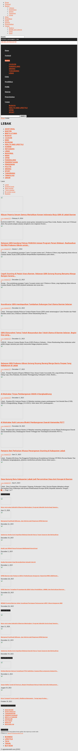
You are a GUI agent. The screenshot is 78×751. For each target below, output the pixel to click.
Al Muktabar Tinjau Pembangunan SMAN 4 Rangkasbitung (26, 394)
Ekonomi (9, 142)
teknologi (9, 175)
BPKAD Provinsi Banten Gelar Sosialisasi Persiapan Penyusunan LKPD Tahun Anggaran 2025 (31, 603)
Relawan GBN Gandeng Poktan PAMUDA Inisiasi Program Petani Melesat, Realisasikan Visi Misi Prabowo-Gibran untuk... (38, 244)
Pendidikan (8, 19)
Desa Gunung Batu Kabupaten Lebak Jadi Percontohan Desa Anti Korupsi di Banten (36, 479)
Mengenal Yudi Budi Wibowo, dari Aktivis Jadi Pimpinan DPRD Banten (24, 521)
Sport (10, 33)
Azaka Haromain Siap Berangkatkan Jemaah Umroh (18, 562)
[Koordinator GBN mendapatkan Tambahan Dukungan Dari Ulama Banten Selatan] (12, 300)
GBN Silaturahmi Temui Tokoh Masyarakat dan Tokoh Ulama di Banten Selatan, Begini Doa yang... (38, 334)
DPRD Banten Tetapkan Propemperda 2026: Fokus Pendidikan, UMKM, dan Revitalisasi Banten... (33, 589)
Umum (7, 26)
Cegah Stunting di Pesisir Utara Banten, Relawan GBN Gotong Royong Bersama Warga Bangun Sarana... (38, 274)
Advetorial (10, 129)
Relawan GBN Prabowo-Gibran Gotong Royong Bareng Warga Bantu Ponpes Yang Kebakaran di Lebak (36, 364)
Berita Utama (11, 133)
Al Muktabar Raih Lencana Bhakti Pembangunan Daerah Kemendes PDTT (32, 422)
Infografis (9, 149)
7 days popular (9, 190)
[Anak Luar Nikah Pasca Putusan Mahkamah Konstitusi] (6, 545)
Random (7, 194)
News (7, 155)
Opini (11, 31)
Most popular (9, 188)
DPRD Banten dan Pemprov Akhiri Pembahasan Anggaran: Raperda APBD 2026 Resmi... (30, 576)
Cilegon (11, 8)
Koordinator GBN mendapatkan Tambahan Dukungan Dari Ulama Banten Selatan (36, 304)
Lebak (11, 15)
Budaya (11, 28)
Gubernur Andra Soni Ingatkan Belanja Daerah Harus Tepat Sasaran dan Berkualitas (29, 535)
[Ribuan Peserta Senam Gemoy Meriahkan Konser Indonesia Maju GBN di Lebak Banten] (12, 211)
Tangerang (12, 13)
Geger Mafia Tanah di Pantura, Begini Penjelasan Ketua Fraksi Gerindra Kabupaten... (29, 685)
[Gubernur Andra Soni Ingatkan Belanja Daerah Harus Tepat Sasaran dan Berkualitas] (6, 531)
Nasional (8, 4)
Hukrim (7, 22)
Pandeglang (12, 10)
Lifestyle (9, 739)
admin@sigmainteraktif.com (15, 733)
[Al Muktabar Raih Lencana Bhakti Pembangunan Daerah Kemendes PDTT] (12, 418)
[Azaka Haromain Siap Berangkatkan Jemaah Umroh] (6, 559)
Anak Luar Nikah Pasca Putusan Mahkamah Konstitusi (19, 548)
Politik (7, 20)
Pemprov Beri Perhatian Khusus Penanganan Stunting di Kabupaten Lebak (33, 451)
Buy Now (9, 746)
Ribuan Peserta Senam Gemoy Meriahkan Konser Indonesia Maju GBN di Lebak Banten (38, 214)
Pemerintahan (9, 24)
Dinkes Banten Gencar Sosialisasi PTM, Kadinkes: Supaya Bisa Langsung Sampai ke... (29, 671)
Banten (7, 6)
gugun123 (7, 218)
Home (7, 2)
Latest (7, 185)
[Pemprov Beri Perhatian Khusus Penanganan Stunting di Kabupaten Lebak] (12, 447)
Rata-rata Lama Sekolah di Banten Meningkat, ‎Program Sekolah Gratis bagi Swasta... (30, 507)
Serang (11, 11)
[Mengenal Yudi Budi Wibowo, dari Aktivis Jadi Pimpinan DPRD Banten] (6, 518)
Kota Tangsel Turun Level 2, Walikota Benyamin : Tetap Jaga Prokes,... (24, 698)
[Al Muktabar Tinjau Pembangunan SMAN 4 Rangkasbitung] (12, 390)
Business (8, 737)
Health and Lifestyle (15, 30)
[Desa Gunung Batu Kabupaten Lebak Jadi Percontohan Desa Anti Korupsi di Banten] (12, 475)
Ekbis (7, 17)
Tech (7, 741)
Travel (8, 743)
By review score (10, 192)
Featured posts (9, 186)
